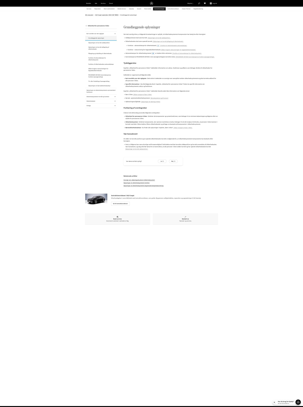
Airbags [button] (88, 105)
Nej (172, 161)
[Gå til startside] (151, 3)
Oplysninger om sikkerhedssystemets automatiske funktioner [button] (100, 91)
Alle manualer (89, 15)
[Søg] (199, 3)
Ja (161, 161)
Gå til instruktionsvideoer (120, 203)
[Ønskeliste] (205, 3)
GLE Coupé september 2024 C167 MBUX (106, 15)
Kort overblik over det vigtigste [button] (95, 33)
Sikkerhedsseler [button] (90, 101)
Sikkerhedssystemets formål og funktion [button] (97, 96)
